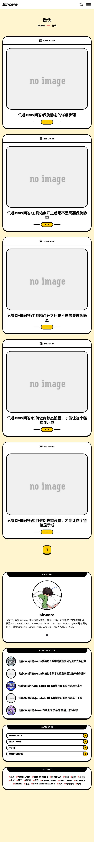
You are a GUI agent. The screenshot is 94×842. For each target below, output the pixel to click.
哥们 (37, 780)
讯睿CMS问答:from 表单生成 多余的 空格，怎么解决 (48, 710)
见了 (20, 780)
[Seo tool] (47, 742)
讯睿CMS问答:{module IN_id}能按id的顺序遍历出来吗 (50, 685)
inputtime (66, 780)
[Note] (47, 748)
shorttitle (41, 777)
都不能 (28, 780)
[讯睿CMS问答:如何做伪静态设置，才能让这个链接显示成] (47, 381)
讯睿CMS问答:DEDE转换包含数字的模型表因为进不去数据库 (52, 661)
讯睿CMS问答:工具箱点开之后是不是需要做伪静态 (47, 215)
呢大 (60, 784)
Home (41, 25)
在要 (74, 777)
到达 (12, 777)
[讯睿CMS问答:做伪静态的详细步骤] (47, 78)
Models (80, 780)
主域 (13, 780)
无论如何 (70, 784)
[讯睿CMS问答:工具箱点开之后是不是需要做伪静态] (47, 176)
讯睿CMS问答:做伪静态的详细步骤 (47, 115)
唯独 (27, 784)
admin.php (24, 777)
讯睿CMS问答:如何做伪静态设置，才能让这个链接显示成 (47, 420)
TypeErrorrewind (44, 784)
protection (49, 780)
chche (18, 784)
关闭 (67, 777)
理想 (79, 784)
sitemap (56, 777)
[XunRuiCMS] (47, 754)
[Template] (47, 736)
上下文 (82, 777)
